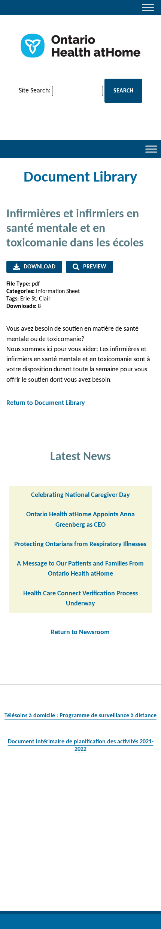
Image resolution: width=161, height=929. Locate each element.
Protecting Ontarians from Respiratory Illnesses (80, 544)
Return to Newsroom (80, 632)
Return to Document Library (45, 403)
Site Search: (35, 90)
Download (39, 267)
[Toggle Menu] (148, 7)
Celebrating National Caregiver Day (80, 495)
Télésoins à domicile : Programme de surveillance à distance (80, 716)
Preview (94, 267)
